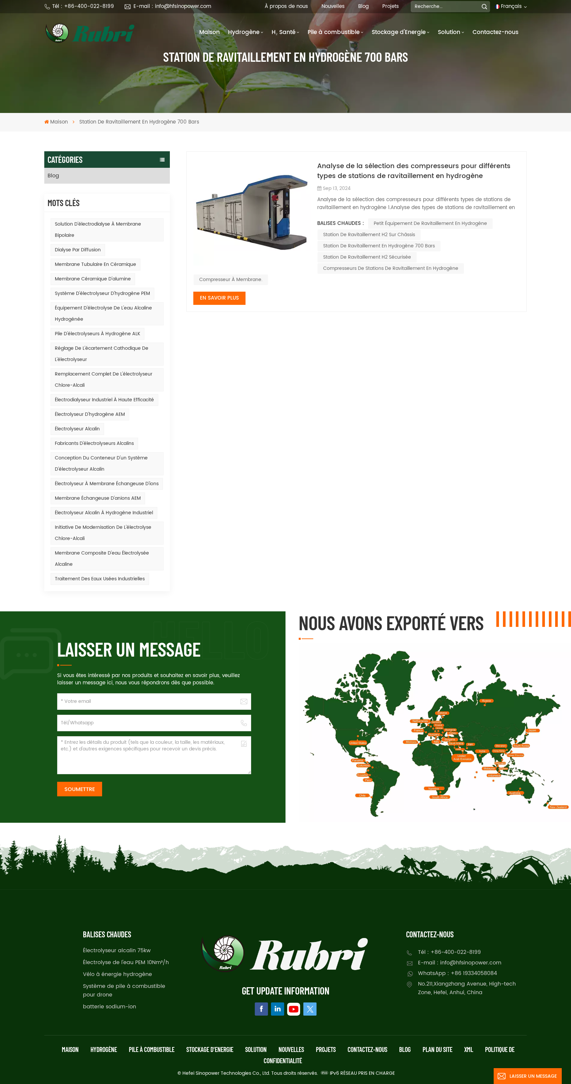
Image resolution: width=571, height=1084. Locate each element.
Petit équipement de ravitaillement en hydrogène (430, 223)
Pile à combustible (334, 32)
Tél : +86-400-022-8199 (83, 6)
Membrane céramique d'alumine (93, 279)
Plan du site (437, 1049)
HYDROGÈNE (104, 1049)
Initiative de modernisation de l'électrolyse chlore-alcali (103, 533)
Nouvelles (333, 6)
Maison (209, 32)
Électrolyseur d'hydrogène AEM (90, 414)
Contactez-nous (495, 32)
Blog (363, 6)
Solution (449, 32)
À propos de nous (286, 6)
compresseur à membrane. (230, 279)
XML (468, 1049)
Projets (390, 6)
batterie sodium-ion (109, 1006)
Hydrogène (243, 32)
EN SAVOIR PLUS (219, 298)
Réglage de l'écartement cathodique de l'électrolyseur (101, 353)
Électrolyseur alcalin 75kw (117, 950)
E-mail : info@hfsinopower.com (172, 6)
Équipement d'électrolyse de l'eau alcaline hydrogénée (103, 313)
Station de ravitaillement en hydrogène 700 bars (379, 246)
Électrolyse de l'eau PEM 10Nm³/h (126, 962)
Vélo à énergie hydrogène (117, 974)
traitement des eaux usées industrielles (100, 579)
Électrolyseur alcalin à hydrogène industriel (104, 513)
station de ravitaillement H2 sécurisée (367, 257)
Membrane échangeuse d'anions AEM (98, 498)
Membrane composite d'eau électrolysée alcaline (102, 558)
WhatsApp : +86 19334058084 (457, 973)
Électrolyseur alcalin (77, 429)
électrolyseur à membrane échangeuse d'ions (107, 484)
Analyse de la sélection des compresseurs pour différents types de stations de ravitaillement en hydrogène (414, 171)
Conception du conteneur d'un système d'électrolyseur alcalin (101, 463)
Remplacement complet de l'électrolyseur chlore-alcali (103, 379)
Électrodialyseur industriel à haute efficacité (104, 400)
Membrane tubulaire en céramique (95, 264)
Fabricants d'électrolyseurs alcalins (94, 443)
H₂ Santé (283, 32)
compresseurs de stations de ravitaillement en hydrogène (390, 268)
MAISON (70, 1049)
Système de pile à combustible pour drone (124, 990)
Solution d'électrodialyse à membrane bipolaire (98, 229)
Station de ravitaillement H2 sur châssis (369, 234)
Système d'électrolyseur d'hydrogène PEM (102, 293)
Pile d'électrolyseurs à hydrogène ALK (97, 334)
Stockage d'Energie (399, 32)
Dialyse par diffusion (78, 250)
